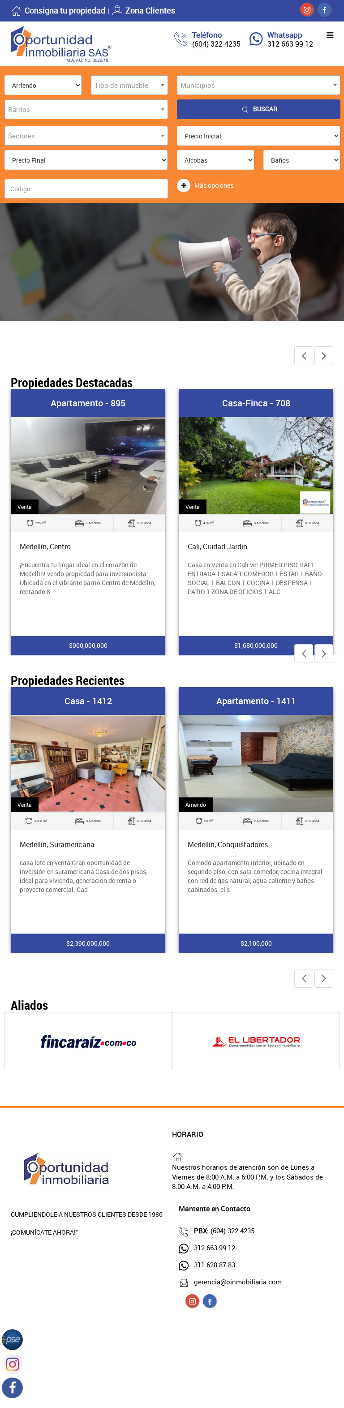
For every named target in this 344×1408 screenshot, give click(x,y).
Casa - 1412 (88, 701)
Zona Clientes (150, 10)
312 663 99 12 (290, 44)
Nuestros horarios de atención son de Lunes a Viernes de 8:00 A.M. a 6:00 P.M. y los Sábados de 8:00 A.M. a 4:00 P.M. (247, 1177)
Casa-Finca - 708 (256, 403)
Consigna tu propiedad (65, 10)
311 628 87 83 (214, 1264)
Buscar (265, 108)
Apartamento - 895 (88, 403)
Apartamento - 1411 (256, 701)
